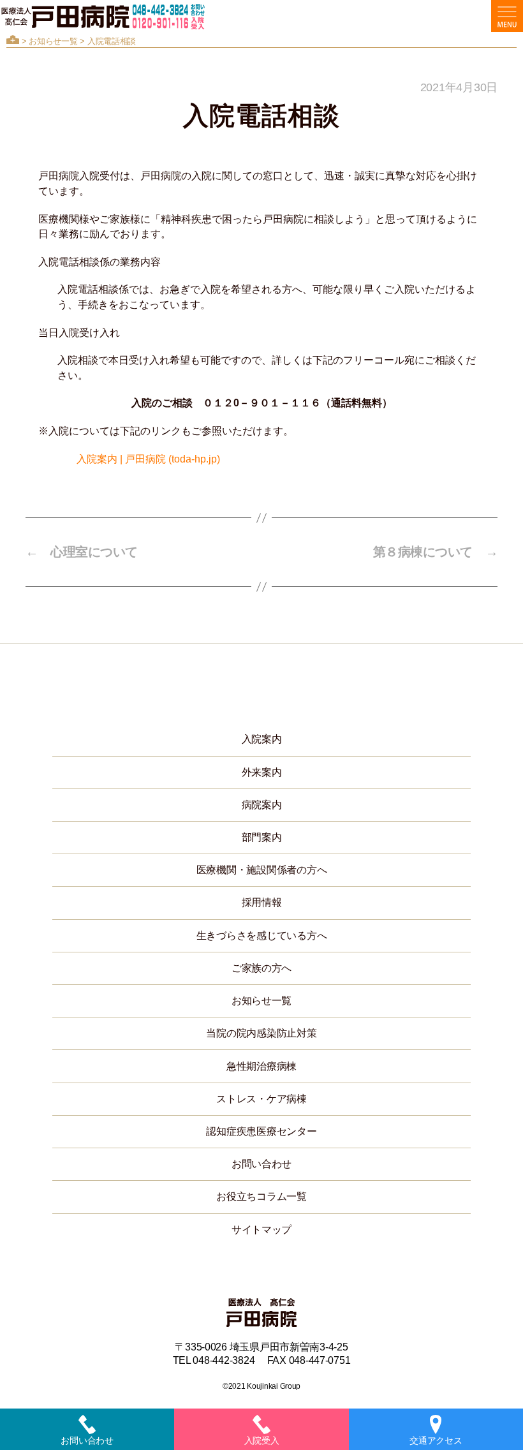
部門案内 (262, 837)
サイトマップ (261, 1229)
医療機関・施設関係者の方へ (261, 869)
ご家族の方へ (261, 968)
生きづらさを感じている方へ (261, 935)
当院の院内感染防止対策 (261, 1033)
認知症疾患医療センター (261, 1131)
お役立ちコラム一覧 (261, 1196)
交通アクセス (435, 1440)
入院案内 (262, 739)
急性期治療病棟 (261, 1066)
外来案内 (262, 772)
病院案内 (262, 804)
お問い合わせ (261, 1163)
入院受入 (261, 1440)
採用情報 (262, 902)
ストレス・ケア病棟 (261, 1098)
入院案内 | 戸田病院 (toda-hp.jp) (148, 459)
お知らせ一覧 (53, 41)
